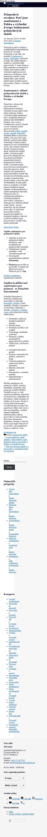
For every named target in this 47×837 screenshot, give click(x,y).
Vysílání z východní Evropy (12, 636)
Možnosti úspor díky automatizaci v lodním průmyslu (14, 511)
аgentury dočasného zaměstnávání (14, 729)
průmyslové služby (20, 435)
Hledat (6, 461)
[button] (14, 778)
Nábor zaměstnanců (14, 685)
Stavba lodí (11, 712)
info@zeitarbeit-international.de (22, 763)
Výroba (12, 700)
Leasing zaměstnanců (14, 600)
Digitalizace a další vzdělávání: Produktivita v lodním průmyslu (13, 564)
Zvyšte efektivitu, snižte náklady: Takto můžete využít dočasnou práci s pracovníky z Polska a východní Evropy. (16, 440)
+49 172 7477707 (18, 760)
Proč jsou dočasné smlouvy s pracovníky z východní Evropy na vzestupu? (16, 448)
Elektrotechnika (15, 631)
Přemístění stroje (13, 679)
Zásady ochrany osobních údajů (21, 814)
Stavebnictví (14, 628)
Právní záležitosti (13, 703)
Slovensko (14, 58)
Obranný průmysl (12, 708)
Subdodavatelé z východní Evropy (14, 719)
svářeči (17, 131)
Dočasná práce (12, 665)
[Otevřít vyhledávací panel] (6, 6)
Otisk (11, 812)
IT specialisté (13, 661)
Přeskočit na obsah (7, 1)
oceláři (6, 133)
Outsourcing (14, 682)
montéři (24, 131)
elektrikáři (21, 133)
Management (14, 675)
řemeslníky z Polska (12, 303)
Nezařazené (13, 725)
